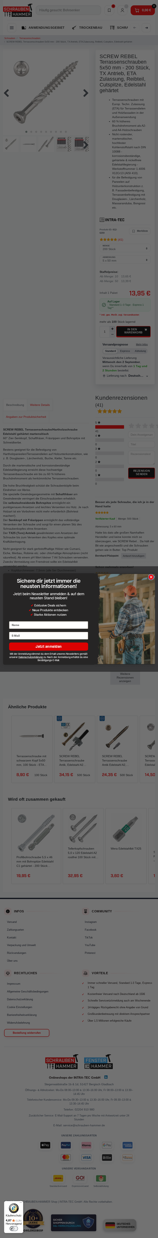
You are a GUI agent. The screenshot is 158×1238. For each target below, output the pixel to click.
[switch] (14, 1228)
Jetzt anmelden (49, 646)
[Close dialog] (151, 577)
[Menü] (20, 1203)
